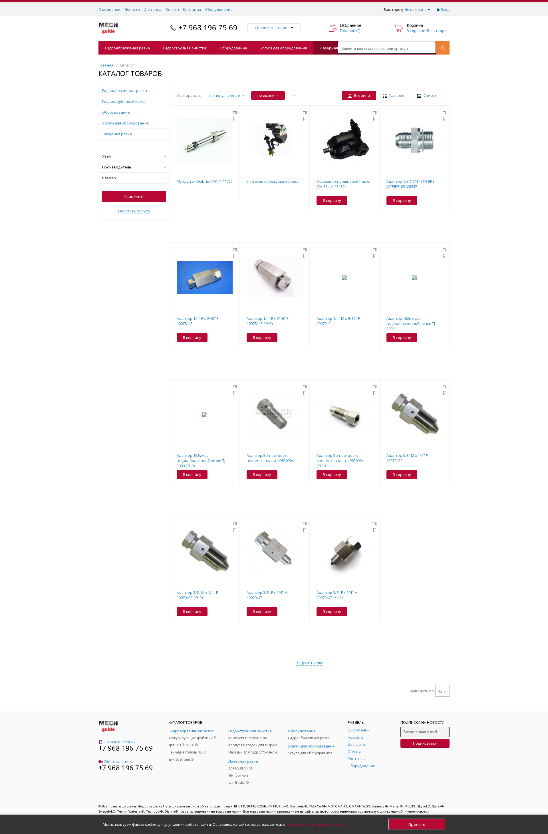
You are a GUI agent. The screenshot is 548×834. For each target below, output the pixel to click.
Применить (134, 196)
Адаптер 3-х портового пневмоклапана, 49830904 (270, 458)
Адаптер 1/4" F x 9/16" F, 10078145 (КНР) (268, 321)
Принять (416, 824)
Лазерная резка (335, 48)
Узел (106, 156)
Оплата (172, 9)
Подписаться (425, 743)
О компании (109, 9)
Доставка (152, 9)
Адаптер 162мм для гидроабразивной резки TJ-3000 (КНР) (201, 460)
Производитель (116, 167)
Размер (109, 177)
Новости (132, 9)
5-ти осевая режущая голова (273, 181)
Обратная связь (119, 761)
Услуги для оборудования (283, 48)
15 (440, 691)
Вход (445, 9)
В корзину (332, 200)
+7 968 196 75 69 (207, 27)
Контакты (192, 9)
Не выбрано (415, 9)
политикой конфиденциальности (316, 824)
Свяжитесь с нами (271, 27)
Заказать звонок (120, 741)
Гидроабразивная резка (127, 48)
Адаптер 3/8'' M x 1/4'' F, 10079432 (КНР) (198, 595)
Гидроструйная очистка (184, 48)
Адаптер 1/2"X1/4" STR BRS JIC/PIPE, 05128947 (410, 184)
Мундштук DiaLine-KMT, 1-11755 (205, 181)
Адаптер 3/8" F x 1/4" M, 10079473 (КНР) (337, 595)
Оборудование (219, 9)
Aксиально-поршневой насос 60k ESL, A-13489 (343, 184)
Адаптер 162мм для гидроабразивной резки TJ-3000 (411, 323)
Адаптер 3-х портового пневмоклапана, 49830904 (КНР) (340, 460)
